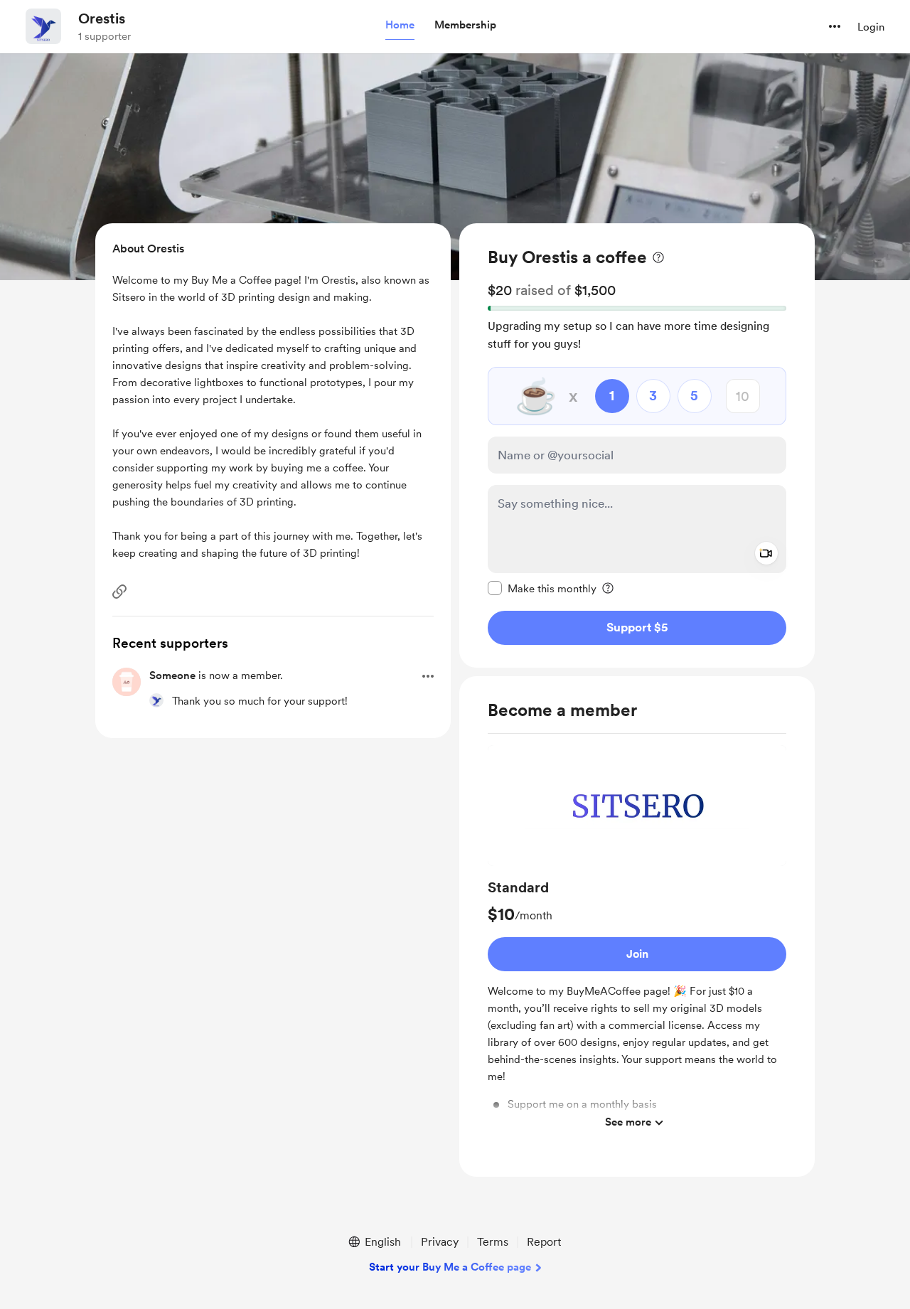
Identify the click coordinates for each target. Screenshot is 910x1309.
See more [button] (628, 1122)
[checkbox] (542, 588)
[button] (399, 25)
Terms (492, 1242)
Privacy (440, 1242)
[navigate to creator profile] (43, 26)
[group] (637, 941)
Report (544, 1242)
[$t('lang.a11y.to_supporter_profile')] (156, 700)
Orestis (101, 18)
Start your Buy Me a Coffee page (450, 1267)
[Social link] (119, 591)
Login (870, 27)
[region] (637, 445)
